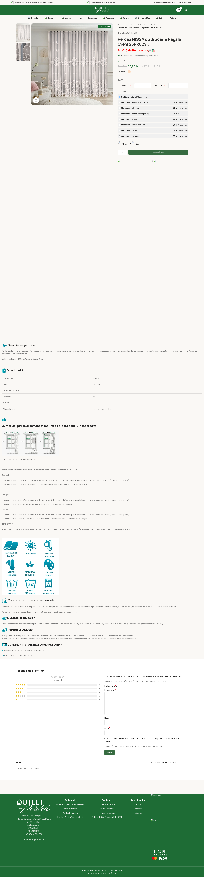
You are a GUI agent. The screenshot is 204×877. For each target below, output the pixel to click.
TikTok (138, 804)
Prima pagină (123, 25)
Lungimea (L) (124, 85)
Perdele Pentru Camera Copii (70, 817)
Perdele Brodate (146, 25)
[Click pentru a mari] (36, 100)
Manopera (123, 92)
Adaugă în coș (158, 152)
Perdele (134, 25)
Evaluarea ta (110, 686)
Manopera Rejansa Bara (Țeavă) (154, 113)
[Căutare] (18, 10)
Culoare (121, 72)
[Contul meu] (186, 10)
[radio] (129, 71)
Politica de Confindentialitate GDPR (107, 817)
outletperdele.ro (88, 870)
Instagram (138, 813)
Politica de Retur (107, 808)
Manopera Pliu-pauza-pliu (154, 136)
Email (107, 728)
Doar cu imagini (160, 762)
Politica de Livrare (107, 804)
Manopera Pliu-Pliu (154, 130)
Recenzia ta (110, 690)
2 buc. (138, 144)
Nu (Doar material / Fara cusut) (134, 97)
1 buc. (124, 144)
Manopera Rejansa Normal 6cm (154, 102)
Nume (107, 718)
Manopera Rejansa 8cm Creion (154, 125)
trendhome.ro (116, 870)
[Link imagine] (135, 249)
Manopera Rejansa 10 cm (154, 119)
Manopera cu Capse (154, 108)
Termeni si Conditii (107, 813)
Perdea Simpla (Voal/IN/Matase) (70, 804)
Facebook (138, 808)
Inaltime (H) (159, 85)
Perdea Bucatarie (70, 813)
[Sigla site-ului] (102, 9)
